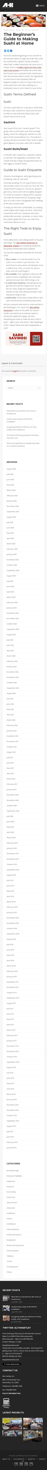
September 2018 (13, 934)
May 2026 (10, 485)
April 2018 (10, 960)
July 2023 (10, 640)
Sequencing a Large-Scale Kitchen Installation (19, 420)
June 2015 (10, 1137)
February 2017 (12, 1035)
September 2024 (13, 570)
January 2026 (12, 501)
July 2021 (10, 757)
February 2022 (12, 725)
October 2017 (12, 992)
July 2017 (10, 1008)
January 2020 (12, 848)
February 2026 (12, 495)
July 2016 (10, 1073)
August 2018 (11, 939)
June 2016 (10, 1078)
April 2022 (10, 715)
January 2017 (12, 1041)
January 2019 (12, 912)
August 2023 (11, 634)
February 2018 (12, 971)
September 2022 (13, 688)
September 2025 (13, 511)
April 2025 (10, 538)
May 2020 (10, 827)
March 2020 (11, 837)
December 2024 (13, 560)
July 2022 (10, 699)
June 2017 (10, 1014)
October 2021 (12, 747)
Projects (31, 1459)
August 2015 (11, 1126)
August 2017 (11, 1003)
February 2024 (12, 602)
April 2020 (10, 832)
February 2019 (12, 907)
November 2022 (13, 677)
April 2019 (10, 896)
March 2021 (11, 779)
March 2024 (11, 597)
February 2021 (12, 784)
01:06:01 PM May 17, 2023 (11, 1342)
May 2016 (10, 1083)
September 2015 (13, 1121)
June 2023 (10, 645)
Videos (9, 1272)
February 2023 (12, 661)
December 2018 (13, 918)
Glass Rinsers (12, 1202)
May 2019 (10, 891)
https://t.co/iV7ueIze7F (13, 1353)
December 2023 (13, 613)
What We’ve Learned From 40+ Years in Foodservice (21, 412)
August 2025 (11, 517)
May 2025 (10, 533)
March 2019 (11, 902)
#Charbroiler (29, 1333)
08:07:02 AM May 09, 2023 (11, 1356)
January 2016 (12, 1099)
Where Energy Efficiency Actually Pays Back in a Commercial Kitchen (23, 444)
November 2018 (13, 923)
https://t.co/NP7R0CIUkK (24, 1339)
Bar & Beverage (13, 1170)
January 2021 (12, 789)
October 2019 (12, 864)
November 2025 (13, 506)
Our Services (19, 1459)
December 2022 (13, 672)
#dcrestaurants (27, 1336)
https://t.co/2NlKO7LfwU (11, 1336)
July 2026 (10, 474)
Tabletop (10, 1256)
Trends (9, 1261)
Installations (11, 1224)
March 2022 (11, 720)
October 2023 (12, 624)
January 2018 (12, 976)
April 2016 (10, 1089)
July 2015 (10, 1131)
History (9, 1218)
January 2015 (12, 1147)
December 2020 (13, 795)
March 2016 (11, 1094)
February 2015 (12, 1142)
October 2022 (12, 682)
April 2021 (10, 773)
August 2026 (11, 469)
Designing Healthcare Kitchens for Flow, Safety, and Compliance (22, 428)
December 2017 (13, 982)
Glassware (11, 1208)
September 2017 (13, 998)
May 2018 (10, 955)
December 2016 (13, 1046)
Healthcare (11, 1213)
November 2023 (13, 618)
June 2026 (10, 479)
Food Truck (11, 1197)
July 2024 (10, 581)
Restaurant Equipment (15, 1245)
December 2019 (13, 853)
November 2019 (13, 859)
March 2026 (11, 490)
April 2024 (10, 592)
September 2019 (13, 870)
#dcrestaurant (7, 1339)
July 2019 (10, 880)
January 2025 (12, 554)
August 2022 (11, 693)
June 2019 (10, 886)
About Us (6, 1459)
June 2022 (10, 704)
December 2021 (13, 736)
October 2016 (12, 1057)
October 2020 (12, 805)
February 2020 (12, 843)
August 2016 (11, 1067)
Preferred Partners (14, 1235)
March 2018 (11, 966)
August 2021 (11, 752)
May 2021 (10, 768)
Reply (4, 1345)
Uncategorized (12, 1267)
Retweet (10, 1345)
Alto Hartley (32, 30)
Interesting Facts (13, 1229)
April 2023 (10, 650)
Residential (11, 1240)
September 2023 (13, 629)
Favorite (16, 1345)
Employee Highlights (14, 1176)
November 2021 (13, 741)
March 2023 (11, 656)
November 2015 (13, 1110)
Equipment (11, 1181)
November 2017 (13, 987)
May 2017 (10, 1019)
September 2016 (13, 1062)
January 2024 (12, 608)
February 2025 (12, 549)
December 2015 (13, 1105)
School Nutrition (13, 1251)
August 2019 (11, 875)
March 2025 (11, 544)
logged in (16, 371)
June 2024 (10, 586)
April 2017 (10, 1024)
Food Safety (11, 1192)
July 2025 (10, 522)
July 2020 (10, 816)
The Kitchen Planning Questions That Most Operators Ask (23, 436)
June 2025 (10, 528)
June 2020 (10, 821)
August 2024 (11, 576)
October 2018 (12, 928)
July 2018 (10, 944)
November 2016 (13, 1051)
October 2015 (12, 1115)
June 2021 (10, 763)
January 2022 (12, 731)
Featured (10, 1186)
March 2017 (11, 1030)
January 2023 (12, 666)
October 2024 (12, 565)
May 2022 (10, 709)
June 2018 (10, 950)
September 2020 (13, 811)
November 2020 (13, 800)
